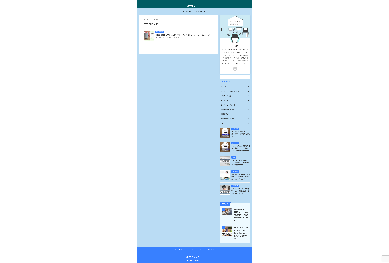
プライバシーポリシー (197, 249)
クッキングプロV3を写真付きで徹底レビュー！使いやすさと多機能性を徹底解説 (240, 148)
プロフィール (185, 249)
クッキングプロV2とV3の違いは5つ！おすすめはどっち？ (240, 134)
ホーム (176, 249)
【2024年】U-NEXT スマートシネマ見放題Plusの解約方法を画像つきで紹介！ (241, 214)
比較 (174, 37)
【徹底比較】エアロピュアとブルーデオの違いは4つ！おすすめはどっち (183, 35)
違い (177, 37)
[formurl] (235, 69)
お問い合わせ (210, 249)
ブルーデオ (169, 37)
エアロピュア (161, 37)
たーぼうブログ (194, 5)
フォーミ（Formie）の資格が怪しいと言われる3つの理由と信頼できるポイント (240, 177)
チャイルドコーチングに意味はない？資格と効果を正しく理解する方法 (240, 191)
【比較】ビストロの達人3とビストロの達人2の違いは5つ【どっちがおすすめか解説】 (241, 233)
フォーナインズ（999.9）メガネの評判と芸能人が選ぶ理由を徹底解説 (240, 162)
